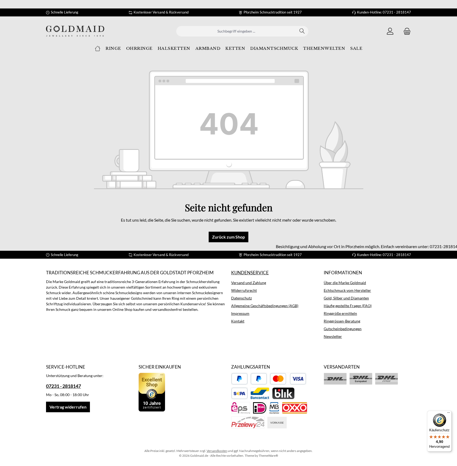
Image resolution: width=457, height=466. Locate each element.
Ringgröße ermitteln (340, 313)
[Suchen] (302, 31)
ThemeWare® (268, 456)
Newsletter (333, 336)
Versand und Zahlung (248, 282)
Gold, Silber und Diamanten (346, 298)
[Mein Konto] (390, 31)
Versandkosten (217, 451)
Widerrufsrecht (244, 290)
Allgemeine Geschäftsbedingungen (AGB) (264, 305)
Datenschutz (241, 298)
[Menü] (448, 414)
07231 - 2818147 (63, 386)
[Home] (97, 48)
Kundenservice (250, 272)
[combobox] (236, 31)
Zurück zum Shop (228, 236)
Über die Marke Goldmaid (345, 282)
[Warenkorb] (405, 31)
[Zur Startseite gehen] (75, 31)
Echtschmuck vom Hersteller (347, 290)
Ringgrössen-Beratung (342, 321)
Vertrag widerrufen (67, 406)
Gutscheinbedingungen (343, 328)
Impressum (240, 313)
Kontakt (237, 321)
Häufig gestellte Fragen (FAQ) (348, 305)
